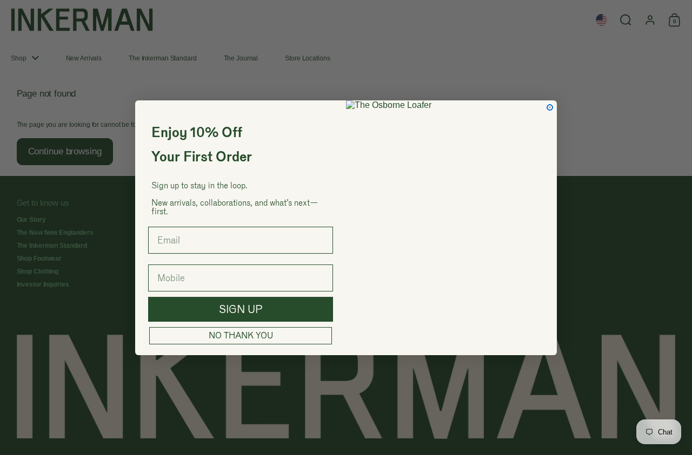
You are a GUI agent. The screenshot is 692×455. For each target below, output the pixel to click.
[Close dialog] (550, 107)
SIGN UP (241, 309)
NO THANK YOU (241, 335)
